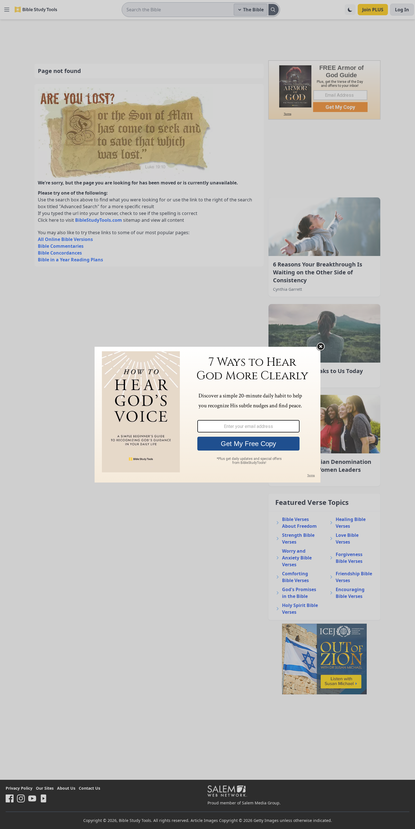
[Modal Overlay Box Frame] (207, 415)
